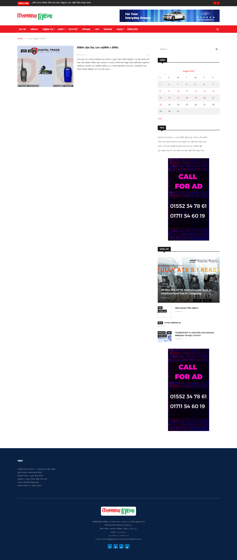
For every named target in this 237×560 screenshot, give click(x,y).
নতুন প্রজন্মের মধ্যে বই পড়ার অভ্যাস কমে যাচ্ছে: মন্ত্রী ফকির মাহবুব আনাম (181, 150)
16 (169, 97)
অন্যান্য (120, 29)
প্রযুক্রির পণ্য (48, 29)
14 (213, 91)
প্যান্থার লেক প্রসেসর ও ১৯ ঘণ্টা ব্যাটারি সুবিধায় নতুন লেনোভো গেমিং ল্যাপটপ (182, 137)
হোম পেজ (22, 29)
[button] (215, 3)
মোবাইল (61, 29)
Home (20, 38)
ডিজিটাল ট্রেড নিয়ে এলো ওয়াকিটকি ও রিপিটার (97, 47)
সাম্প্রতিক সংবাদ (162, 311)
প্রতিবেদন (34, 29)
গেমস (97, 29)
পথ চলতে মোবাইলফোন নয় (172, 323)
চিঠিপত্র (160, 323)
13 (204, 91)
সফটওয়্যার (86, 29)
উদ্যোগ (160, 308)
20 (204, 97)
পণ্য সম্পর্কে (72, 29)
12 (196, 91)
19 (196, 97)
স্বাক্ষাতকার (108, 29)
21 (213, 97)
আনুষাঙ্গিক (24, 51)
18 (187, 97)
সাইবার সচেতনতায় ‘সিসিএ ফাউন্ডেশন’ (187, 308)
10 (178, 91)
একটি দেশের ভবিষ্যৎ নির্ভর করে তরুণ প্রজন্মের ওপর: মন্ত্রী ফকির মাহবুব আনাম (61, 2)
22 (161, 104)
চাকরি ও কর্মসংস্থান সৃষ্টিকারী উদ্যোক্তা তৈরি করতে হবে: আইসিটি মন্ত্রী (180, 146)
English (132, 29)
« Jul (159, 118)
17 (178, 97)
